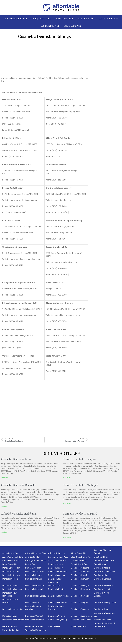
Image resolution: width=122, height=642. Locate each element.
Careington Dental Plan (35, 560)
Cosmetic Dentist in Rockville (18, 485)
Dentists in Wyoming (57, 619)
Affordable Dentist (56, 553)
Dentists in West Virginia (13, 619)
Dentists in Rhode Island (13, 609)
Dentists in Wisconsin (34, 619)
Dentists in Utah (9, 616)
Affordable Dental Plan (16, 18)
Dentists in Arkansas (34, 571)
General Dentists (9, 626)
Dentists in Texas (101, 609)
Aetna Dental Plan (64, 18)
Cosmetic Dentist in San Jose (79, 459)
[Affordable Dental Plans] (61, 7)
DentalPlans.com (55, 568)
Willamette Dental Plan (35, 630)
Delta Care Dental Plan (104, 560)
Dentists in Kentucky (80, 579)
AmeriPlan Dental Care (12, 557)
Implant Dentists (78, 626)
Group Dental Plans (34, 626)
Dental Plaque (100, 564)
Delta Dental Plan (10, 564)
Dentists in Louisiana (103, 579)
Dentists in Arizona (10, 571)
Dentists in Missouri (34, 589)
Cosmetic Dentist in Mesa (16, 459)
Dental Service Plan (11, 568)
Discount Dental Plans (81, 619)
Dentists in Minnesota (103, 585)
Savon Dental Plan (10, 630)
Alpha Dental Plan (50, 25)
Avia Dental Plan (86, 18)
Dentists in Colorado (80, 571)
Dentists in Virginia (56, 616)
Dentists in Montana (57, 589)
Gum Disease (54, 626)
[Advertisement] (44, 58)
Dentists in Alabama (80, 568)
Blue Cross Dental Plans (81, 557)
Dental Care (30, 564)
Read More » (5, 478)
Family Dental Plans (41, 18)
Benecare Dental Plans (58, 557)
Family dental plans (102, 619)
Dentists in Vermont (34, 616)
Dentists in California (57, 571)
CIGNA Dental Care (108, 18)
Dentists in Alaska (102, 568)
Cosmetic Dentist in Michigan (80, 485)
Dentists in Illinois (10, 579)
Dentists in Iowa (55, 579)
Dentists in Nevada (102, 589)
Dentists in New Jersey (35, 596)
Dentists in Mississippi (12, 589)
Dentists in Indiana (33, 579)
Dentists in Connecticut (104, 571)
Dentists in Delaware (11, 575)
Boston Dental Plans (11, 560)
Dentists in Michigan (80, 585)
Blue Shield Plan (101, 557)
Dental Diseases (55, 564)
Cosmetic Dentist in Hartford (80, 513)
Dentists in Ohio (32, 602)
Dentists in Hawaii (79, 575)
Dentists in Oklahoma (57, 602)
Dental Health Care (79, 564)
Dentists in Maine (10, 585)
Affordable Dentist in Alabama (18, 513)
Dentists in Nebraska (80, 589)
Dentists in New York (80, 596)
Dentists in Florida (33, 575)
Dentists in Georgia (56, 575)
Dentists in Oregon (79, 602)
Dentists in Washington (81, 616)
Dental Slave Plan (72, 25)
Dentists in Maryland (34, 585)
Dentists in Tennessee (81, 609)
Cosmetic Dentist (79, 560)
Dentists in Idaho (101, 575)
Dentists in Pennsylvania (105, 602)
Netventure (91, 638)
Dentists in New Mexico (58, 596)
